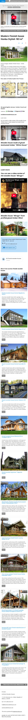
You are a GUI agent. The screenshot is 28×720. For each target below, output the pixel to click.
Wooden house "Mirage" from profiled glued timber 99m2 (13, 217)
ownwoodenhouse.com (7, 707)
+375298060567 (7, 5)
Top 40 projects (16, 7)
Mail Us (9, 7)
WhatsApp (14, 5)
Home (2, 26)
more (3, 304)
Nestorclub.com (18, 711)
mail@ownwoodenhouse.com (8, 114)
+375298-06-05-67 (3, 111)
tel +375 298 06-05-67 (11, 244)
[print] (22, 43)
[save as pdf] (25, 43)
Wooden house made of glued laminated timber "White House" (14, 144)
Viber (18, 5)
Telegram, (17, 111)
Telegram (22, 5)
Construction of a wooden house (11, 26)
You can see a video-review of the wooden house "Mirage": (12, 174)
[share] (18, 43)
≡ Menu (3, 1)
